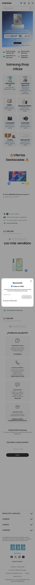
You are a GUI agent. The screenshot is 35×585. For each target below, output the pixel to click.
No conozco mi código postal (10, 300)
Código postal (6, 294)
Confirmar (26, 297)
